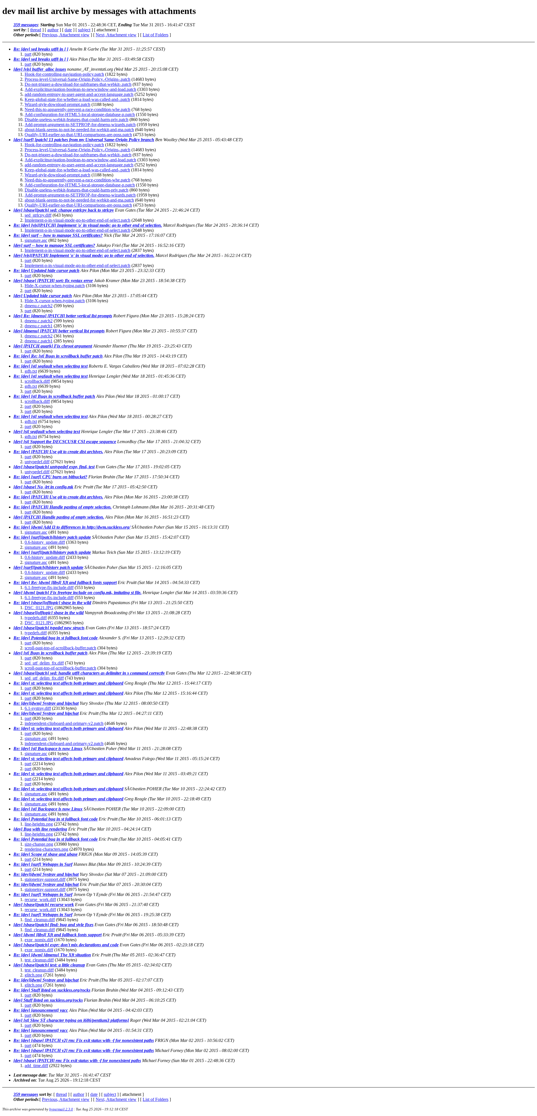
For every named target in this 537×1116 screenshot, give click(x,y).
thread (35, 29)
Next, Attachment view (116, 34)
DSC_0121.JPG (39, 607)
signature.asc (36, 240)
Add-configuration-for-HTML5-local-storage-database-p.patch (80, 114)
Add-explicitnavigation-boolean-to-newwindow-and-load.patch (80, 89)
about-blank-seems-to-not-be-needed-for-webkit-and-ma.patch (79, 129)
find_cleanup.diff (40, 919)
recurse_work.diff (40, 899)
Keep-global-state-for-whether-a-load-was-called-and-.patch (77, 99)
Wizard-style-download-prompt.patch (57, 104)
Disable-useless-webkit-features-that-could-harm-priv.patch (76, 119)
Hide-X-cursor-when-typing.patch (55, 285)
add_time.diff (36, 1065)
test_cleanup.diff (39, 959)
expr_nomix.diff (39, 939)
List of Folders (155, 34)
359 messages (25, 24)
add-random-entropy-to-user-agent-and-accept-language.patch (79, 94)
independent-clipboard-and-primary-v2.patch (64, 723)
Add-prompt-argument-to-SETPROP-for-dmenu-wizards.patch (80, 124)
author (52, 29)
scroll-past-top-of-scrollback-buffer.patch (60, 648)
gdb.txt (31, 371)
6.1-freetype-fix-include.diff (49, 587)
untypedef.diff (37, 461)
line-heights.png (39, 824)
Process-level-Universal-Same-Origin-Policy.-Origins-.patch (77, 79)
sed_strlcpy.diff (38, 215)
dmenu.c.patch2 (39, 305)
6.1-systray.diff (38, 708)
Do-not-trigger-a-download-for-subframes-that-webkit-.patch (78, 84)
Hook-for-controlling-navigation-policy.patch (64, 74)
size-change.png (39, 844)
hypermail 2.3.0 (61, 1109)
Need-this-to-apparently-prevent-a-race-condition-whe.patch (77, 109)
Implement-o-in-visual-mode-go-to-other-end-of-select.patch (77, 220)
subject (84, 29)
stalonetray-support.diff (45, 879)
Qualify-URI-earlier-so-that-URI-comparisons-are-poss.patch (78, 134)
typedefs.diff (36, 617)
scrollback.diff (37, 381)
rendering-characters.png (46, 849)
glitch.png (33, 975)
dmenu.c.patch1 (39, 325)
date (68, 29)
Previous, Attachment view (66, 34)
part (28, 54)
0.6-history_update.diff (45, 542)
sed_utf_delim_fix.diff (44, 663)
